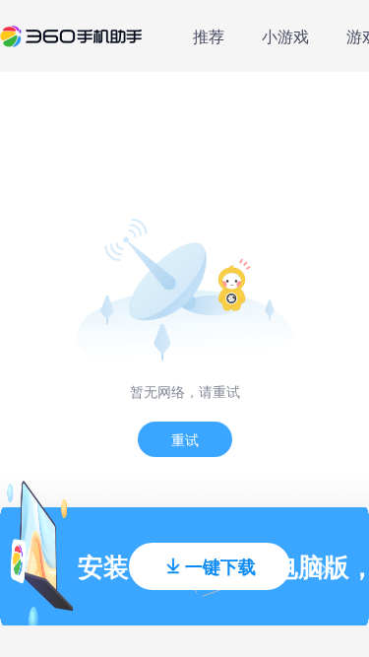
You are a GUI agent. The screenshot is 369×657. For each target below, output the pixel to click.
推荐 (208, 36)
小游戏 (285, 36)
